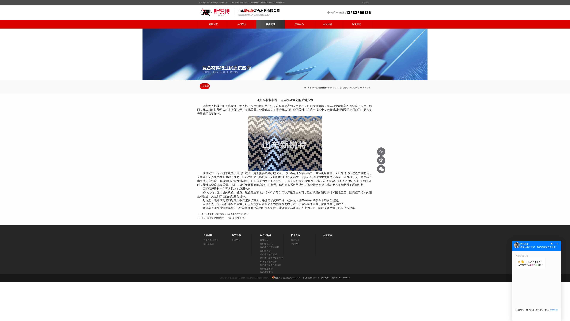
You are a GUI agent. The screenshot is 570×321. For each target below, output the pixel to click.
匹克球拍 (264, 240)
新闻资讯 (270, 24)
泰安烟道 (327, 238)
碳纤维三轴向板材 (268, 261)
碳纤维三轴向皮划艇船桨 (271, 258)
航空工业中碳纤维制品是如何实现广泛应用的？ (227, 214)
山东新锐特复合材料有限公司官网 (322, 87)
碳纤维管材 (265, 251)
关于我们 (236, 235)
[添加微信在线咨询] (381, 169)
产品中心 (299, 24)
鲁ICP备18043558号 (311, 278)
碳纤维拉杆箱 (266, 244)
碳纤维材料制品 (337, 109)
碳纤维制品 (265, 235)
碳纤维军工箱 (266, 272)
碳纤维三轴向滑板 (268, 254)
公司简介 (242, 24)
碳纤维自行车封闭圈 (269, 247)
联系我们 (356, 24)
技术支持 (327, 24)
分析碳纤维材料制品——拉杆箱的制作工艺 (225, 218)
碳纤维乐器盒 (266, 269)
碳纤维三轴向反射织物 (270, 265)
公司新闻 (205, 86)
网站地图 (365, 2)
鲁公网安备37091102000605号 (287, 278)
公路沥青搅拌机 (210, 240)
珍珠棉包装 (208, 244)
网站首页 (213, 24)
